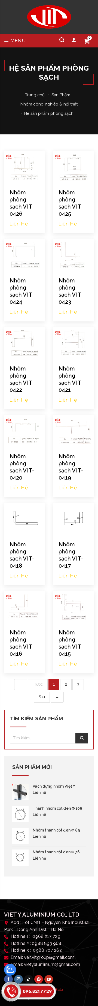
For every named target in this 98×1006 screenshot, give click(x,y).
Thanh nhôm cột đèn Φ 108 (57, 808)
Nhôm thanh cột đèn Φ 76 (56, 852)
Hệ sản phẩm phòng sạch (49, 113)
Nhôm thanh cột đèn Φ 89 (56, 830)
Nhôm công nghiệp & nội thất (49, 104)
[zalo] (10, 970)
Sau (42, 697)
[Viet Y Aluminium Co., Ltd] (49, 17)
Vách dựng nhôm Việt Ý (54, 786)
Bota (59, 989)
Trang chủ (35, 94)
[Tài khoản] (73, 40)
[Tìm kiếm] (61, 40)
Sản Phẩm (61, 94)
